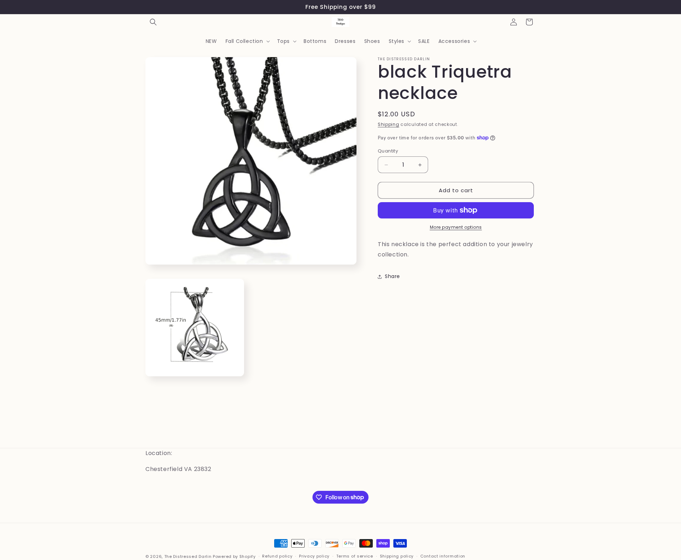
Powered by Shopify (234, 556)
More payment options (456, 227)
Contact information (442, 556)
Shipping (388, 124)
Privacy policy (314, 556)
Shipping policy (397, 556)
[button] (153, 22)
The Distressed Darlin (188, 556)
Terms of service (354, 556)
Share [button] (392, 276)
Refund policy (277, 556)
